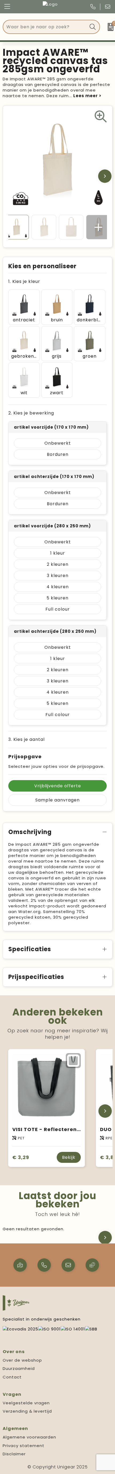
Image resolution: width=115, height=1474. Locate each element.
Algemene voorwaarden (29, 1437)
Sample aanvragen (57, 800)
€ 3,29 (20, 1157)
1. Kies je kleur (24, 281)
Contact (12, 1377)
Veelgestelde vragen (26, 1403)
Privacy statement (23, 1445)
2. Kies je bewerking (31, 413)
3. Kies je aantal (26, 739)
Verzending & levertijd (27, 1411)
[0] (109, 27)
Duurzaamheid (19, 1368)
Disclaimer (14, 1454)
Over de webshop (22, 1360)
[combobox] (45, 26)
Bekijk (68, 1157)
